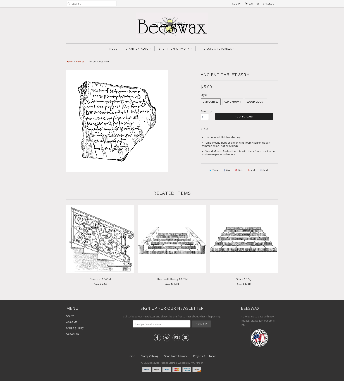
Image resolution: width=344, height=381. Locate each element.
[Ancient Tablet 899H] (117, 121)
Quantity (206, 111)
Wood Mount (256, 101)
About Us (71, 322)
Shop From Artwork (174, 48)
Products (80, 61)
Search (70, 316)
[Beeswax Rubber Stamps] (172, 26)
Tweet (215, 170)
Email (265, 170)
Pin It (240, 170)
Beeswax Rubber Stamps (163, 362)
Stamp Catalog (137, 48)
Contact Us (72, 333)
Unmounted (211, 101)
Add (252, 170)
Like (228, 170)
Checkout (269, 3)
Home (113, 48)
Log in (236, 3)
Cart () (253, 3)
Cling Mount (232, 101)
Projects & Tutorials (216, 48)
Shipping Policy (74, 327)
